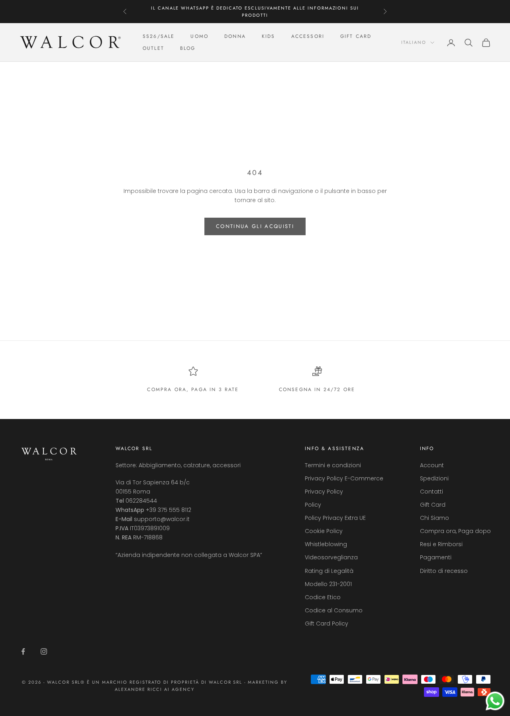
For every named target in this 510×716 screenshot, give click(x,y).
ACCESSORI (307, 36)
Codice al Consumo (334, 610)
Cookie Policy (324, 531)
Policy (313, 505)
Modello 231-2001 (328, 584)
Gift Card (432, 505)
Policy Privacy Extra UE (335, 518)
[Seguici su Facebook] (23, 651)
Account (432, 465)
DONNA (235, 36)
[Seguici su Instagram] (44, 651)
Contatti (431, 492)
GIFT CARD (355, 36)
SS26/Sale (159, 36)
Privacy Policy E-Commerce (344, 478)
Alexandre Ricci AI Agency (155, 689)
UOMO (199, 36)
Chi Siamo (434, 518)
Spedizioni (434, 478)
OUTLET (153, 48)
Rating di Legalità (329, 571)
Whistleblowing (326, 544)
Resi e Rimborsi (441, 544)
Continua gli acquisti (255, 226)
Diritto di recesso (444, 571)
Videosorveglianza (331, 557)
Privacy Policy (324, 492)
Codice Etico (323, 597)
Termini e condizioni (333, 465)
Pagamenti (435, 557)
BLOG (188, 48)
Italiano (413, 42)
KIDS (268, 36)
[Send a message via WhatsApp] (495, 701)
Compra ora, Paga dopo (455, 531)
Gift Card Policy (326, 623)
